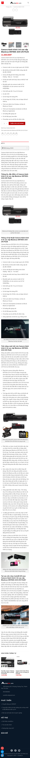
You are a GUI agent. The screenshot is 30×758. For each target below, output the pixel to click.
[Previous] (3, 27)
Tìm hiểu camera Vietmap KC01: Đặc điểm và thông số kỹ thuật (7, 672)
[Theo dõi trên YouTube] (19, 750)
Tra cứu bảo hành (7, 724)
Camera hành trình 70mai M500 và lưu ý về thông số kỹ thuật (22, 672)
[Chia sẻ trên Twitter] (8, 134)
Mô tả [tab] (3, 143)
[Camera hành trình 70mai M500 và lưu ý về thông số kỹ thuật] (22, 662)
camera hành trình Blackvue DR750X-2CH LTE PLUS (15, 130)
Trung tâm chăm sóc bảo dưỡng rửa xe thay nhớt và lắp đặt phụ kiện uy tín (15, 708)
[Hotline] (2, 748)
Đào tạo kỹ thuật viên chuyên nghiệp (12, 713)
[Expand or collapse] (27, 148)
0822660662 (6, 691)
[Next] (26, 27)
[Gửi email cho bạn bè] (11, 134)
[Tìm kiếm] (28, 2)
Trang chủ (9, 7)
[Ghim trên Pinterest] (13, 134)
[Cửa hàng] (2, 755)
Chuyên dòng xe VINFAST (9, 704)
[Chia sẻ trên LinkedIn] (16, 134)
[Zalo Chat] (2, 751)
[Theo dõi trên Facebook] (12, 750)
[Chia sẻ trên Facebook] (5, 134)
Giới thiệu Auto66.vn (7, 721)
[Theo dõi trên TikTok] (15, 750)
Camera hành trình (18, 7)
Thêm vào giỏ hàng (17, 123)
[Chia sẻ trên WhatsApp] (2, 134)
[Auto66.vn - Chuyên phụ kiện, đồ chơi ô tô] (15, 2)
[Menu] (2, 2)
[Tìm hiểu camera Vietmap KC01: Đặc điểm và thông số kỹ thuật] (7, 662)
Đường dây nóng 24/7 (8, 728)
